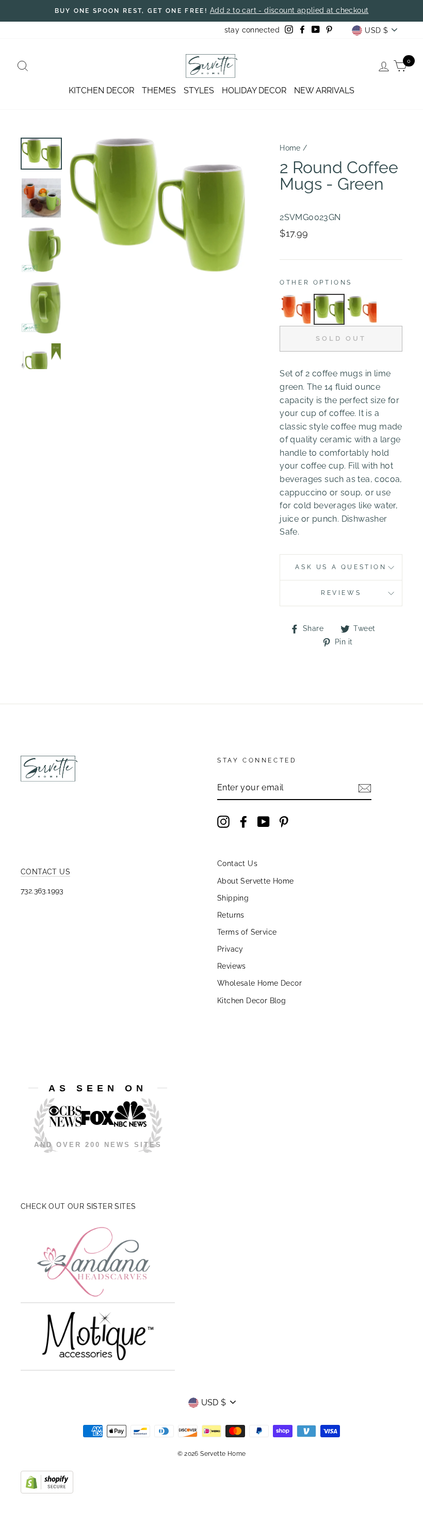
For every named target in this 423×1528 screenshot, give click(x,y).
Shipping (233, 898)
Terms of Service (246, 932)
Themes (159, 90)
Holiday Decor (254, 90)
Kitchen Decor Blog (251, 1000)
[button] (296, 309)
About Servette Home (255, 881)
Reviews (231, 966)
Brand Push (105, 1161)
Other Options (316, 282)
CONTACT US (45, 872)
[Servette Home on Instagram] (223, 822)
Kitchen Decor (101, 90)
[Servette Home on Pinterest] (284, 822)
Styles (199, 90)
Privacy (230, 949)
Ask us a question (340, 567)
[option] (211, 10)
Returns (231, 915)
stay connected (252, 30)
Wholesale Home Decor (259, 983)
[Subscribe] (364, 788)
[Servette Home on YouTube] (263, 822)
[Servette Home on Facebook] (243, 822)
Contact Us (237, 863)
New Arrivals (324, 90)
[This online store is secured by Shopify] (47, 1491)
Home (290, 148)
